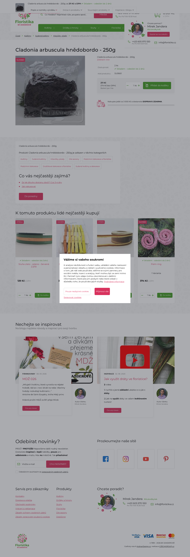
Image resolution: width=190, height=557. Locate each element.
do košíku (159, 85)
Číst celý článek (31, 408)
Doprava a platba (23, 500)
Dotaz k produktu (71, 10)
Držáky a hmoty (64, 500)
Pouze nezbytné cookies (77, 291)
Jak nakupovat (29, 186)
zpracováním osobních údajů (55, 472)
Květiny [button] (48, 28)
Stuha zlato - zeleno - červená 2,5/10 (33, 265)
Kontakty (19, 496)
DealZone (61, 517)
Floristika (60, 508)
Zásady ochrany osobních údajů (30, 512)
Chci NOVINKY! (58, 464)
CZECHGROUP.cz (166, 546)
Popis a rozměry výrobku (43, 10)
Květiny (27, 36)
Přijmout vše (102, 291)
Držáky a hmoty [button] (71, 28)
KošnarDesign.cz (144, 546)
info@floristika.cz (167, 42)
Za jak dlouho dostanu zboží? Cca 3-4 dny (42, 182)
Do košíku (44, 295)
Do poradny (30, 196)
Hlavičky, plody (60, 36)
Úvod (17, 36)
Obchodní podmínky (25, 504)
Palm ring (156, 264)
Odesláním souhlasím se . (44, 472)
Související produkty (98, 10)
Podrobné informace (114, 281)
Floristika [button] (116, 28)
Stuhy (59, 504)
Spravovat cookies (72, 297)
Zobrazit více (103, 59)
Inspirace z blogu (123, 10)
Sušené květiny (42, 36)
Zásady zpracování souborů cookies (32, 517)
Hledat (103, 14)
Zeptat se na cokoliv (158, 34)
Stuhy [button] (94, 28)
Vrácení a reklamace (25, 508)
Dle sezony (61, 512)
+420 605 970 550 (127, 14)
